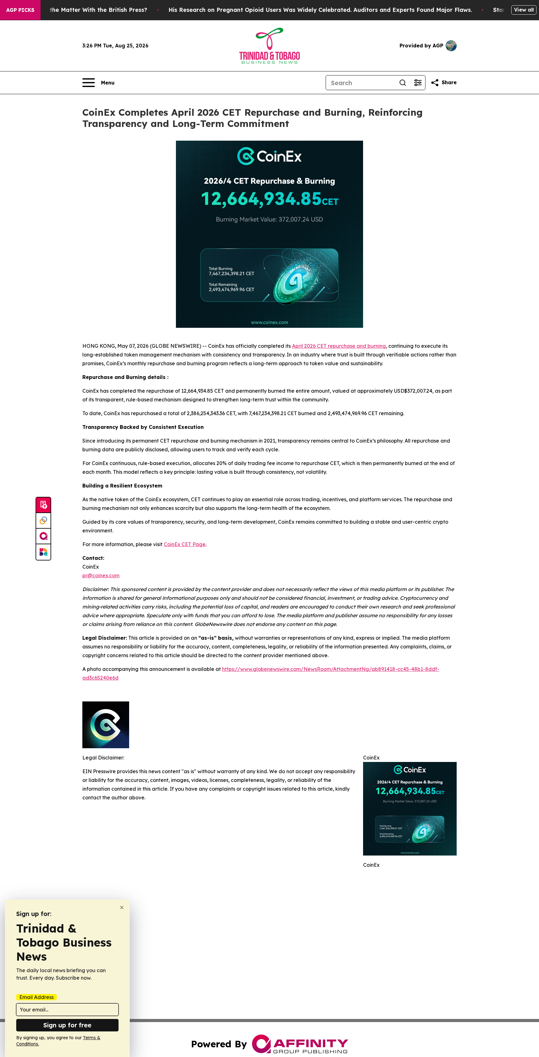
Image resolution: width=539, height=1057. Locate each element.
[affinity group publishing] (43, 536)
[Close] (122, 907)
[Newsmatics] (43, 552)
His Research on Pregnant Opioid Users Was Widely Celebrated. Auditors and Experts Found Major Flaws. (320, 9)
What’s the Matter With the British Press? (87, 9)
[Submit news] (43, 505)
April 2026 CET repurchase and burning (339, 346)
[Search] (402, 82)
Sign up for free (67, 1025)
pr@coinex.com (100, 575)
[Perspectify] (43, 521)
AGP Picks (20, 10)
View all (524, 10)
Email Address (36, 997)
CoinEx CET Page (185, 544)
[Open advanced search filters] (417, 82)
